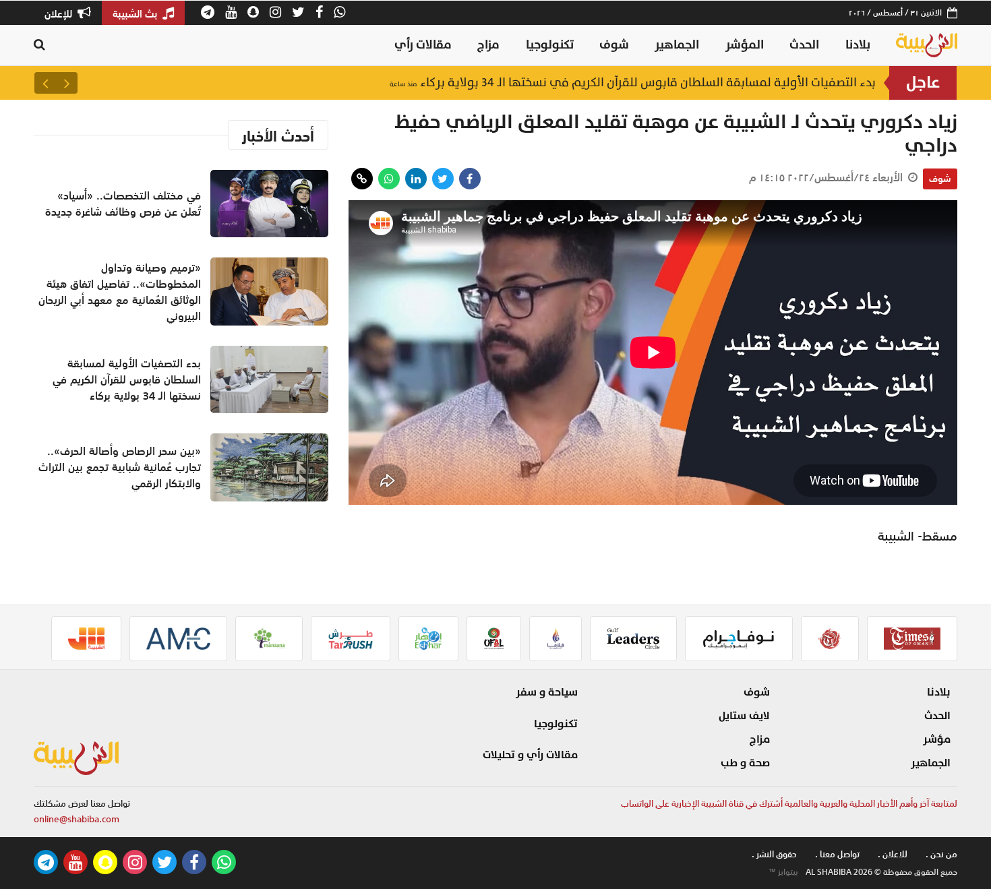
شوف (614, 44)
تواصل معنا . (837, 854)
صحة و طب (745, 763)
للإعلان (59, 13)
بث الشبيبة (136, 13)
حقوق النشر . (774, 854)
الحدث (804, 44)
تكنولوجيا (550, 44)
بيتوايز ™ (783, 872)
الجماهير (677, 44)
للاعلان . (892, 854)
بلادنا (857, 44)
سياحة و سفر (547, 692)
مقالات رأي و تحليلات (530, 755)
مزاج (488, 44)
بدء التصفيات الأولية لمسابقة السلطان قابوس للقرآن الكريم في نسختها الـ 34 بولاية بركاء (633, 82)
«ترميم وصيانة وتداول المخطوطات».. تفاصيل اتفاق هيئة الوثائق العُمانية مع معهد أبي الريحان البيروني (119, 292)
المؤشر (744, 44)
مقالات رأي (423, 44)
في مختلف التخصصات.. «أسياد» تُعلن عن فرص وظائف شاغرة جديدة (123, 203)
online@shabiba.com (76, 819)
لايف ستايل (744, 716)
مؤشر (937, 739)
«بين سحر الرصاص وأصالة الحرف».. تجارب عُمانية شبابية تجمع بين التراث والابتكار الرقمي (119, 467)
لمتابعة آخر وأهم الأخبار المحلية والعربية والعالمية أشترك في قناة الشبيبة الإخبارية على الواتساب (789, 804)
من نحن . (941, 854)
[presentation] (67, 83)
